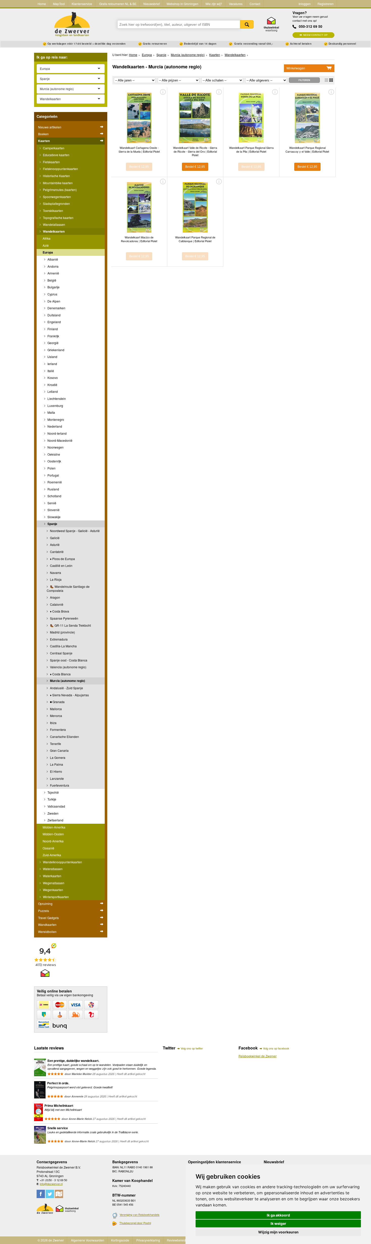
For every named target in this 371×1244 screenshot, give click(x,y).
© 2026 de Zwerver (51, 1240)
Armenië (53, 273)
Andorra (53, 266)
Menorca (55, 715)
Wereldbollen (47, 931)
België (51, 280)
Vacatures (236, 4)
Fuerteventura (59, 785)
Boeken (43, 134)
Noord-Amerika (53, 841)
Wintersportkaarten (55, 897)
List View (326, 80)
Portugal (53, 475)
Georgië (53, 343)
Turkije (51, 799)
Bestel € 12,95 (139, 167)
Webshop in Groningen (182, 4)
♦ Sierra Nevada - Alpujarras (69, 695)
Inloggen (305, 4)
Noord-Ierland (57, 433)
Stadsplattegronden (56, 203)
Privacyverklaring (148, 1240)
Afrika (46, 238)
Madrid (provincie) (62, 632)
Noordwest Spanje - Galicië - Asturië (74, 531)
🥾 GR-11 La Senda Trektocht (70, 625)
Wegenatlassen (53, 883)
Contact (255, 4)
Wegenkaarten (52, 890)
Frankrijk (53, 336)
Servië (51, 503)
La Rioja (55, 579)
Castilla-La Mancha (63, 646)
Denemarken (56, 308)
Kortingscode (120, 1240)
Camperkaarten (53, 148)
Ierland (52, 364)
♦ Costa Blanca (60, 674)
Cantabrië (56, 551)
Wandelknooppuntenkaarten (62, 862)
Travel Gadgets (48, 918)
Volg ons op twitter (192, 1048)
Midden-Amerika (54, 827)
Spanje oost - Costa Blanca (68, 660)
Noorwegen (55, 447)
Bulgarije (53, 287)
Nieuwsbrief (151, 4)
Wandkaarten (47, 924)
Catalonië (56, 604)
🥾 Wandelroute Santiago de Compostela (68, 588)
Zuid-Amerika (52, 855)
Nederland (54, 426)
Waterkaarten (51, 876)
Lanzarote (56, 778)
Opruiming (45, 903)
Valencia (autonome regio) (67, 667)
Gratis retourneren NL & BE (118, 4)
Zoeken (247, 24)
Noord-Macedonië (59, 440)
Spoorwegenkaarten (56, 197)
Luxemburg (55, 405)
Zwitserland (55, 820)
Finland (52, 329)
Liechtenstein (56, 398)
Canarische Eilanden (64, 736)
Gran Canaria (59, 750)
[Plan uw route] (59, 1194)
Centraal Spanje (60, 653)
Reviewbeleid (176, 1240)
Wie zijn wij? (213, 4)
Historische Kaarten (56, 176)
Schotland (54, 496)
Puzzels (43, 910)
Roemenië (54, 482)
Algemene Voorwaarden (87, 1240)
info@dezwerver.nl (51, 1184)
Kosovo (52, 377)
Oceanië (48, 848)
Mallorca (55, 709)
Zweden (53, 813)
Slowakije (54, 517)
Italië (50, 371)
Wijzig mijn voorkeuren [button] (278, 1232)
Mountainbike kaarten (57, 183)
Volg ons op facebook (276, 1048)
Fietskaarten (51, 162)
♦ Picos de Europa (62, 559)
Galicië (54, 538)
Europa (48, 252)
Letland (52, 391)
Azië (46, 245)
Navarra (55, 572)
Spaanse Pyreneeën (63, 618)
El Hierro (55, 771)
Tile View (331, 80)
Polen (51, 468)
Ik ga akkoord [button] (278, 1215)
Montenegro (55, 419)
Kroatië (52, 384)
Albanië (52, 259)
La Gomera (57, 757)
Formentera (57, 729)
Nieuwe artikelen (49, 127)
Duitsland (54, 315)
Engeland (54, 322)
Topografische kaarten (57, 217)
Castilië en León (60, 565)
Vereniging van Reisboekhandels (140, 1215)
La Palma (56, 764)
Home (42, 4)
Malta (51, 412)
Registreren (325, 4)
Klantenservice (82, 4)
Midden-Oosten (53, 834)
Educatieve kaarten (55, 155)
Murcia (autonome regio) (67, 680)
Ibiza (53, 723)
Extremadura (58, 639)
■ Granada (57, 702)
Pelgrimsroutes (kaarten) (59, 189)
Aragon (54, 597)
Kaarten (44, 141)
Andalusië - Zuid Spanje (66, 688)
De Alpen (53, 301)
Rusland (53, 489)
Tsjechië (53, 792)
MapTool (59, 4)
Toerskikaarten (52, 210)
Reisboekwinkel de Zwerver (257, 1056)
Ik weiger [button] (278, 1223)
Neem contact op (315, 35)
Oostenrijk (54, 461)
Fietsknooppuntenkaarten (60, 169)
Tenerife (55, 743)
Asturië (54, 544)
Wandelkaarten (53, 231)
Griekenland (55, 350)
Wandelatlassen (53, 224)
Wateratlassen (52, 869)
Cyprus (52, 294)
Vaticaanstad (56, 806)
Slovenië (53, 510)
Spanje (52, 523)
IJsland (52, 356)
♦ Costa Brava (59, 611)
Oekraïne (53, 454)
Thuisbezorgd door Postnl (135, 1223)
